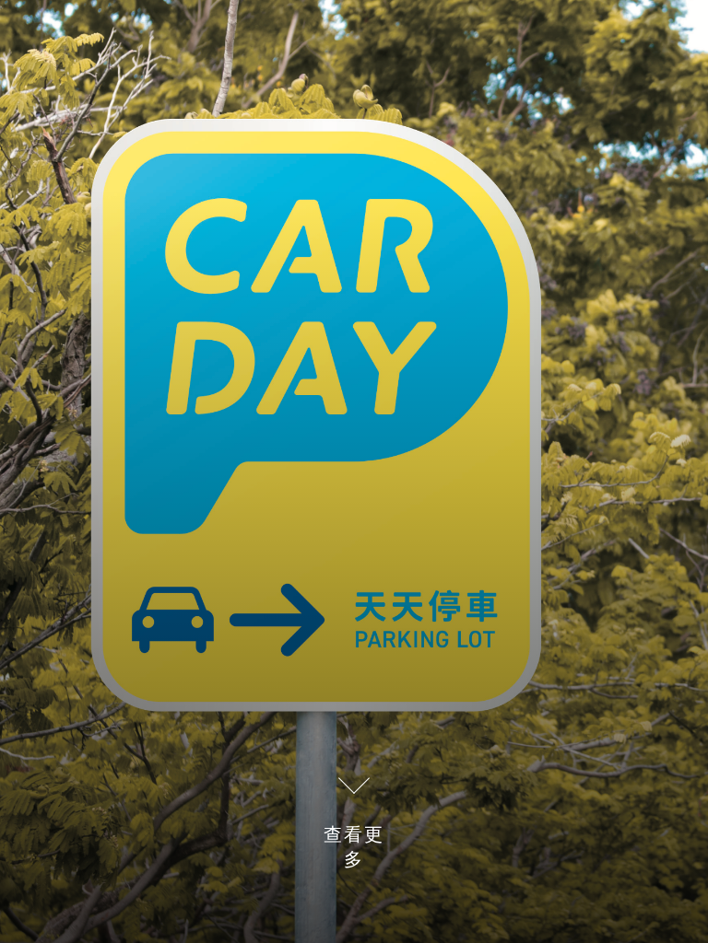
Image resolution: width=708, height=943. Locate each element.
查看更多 (354, 846)
